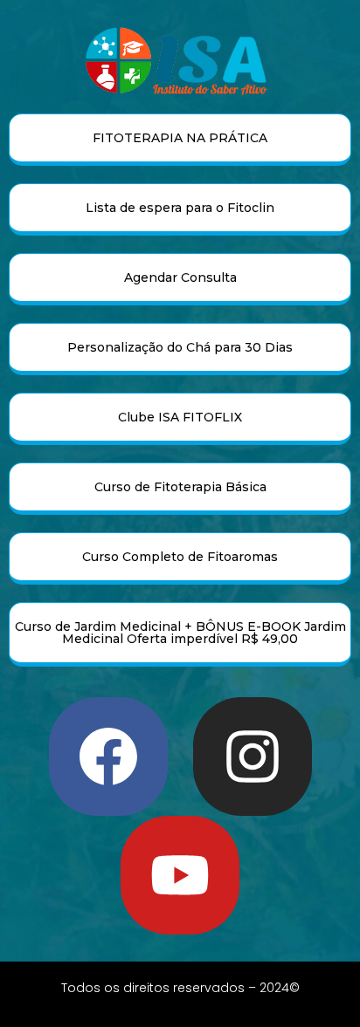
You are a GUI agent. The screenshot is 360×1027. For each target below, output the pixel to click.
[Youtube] (180, 875)
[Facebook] (108, 756)
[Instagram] (252, 756)
